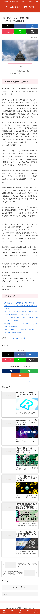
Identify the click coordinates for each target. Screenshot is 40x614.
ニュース (6, 346)
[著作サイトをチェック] (11, 371)
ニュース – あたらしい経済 (17, 338)
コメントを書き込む (20, 587)
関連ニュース (16, 74)
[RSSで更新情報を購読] (20, 375)
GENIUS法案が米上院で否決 (20, 71)
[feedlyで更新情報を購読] (29, 371)
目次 (17, 66)
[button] (32, 31)
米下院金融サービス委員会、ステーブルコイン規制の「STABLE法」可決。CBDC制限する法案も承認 (20, 305)
